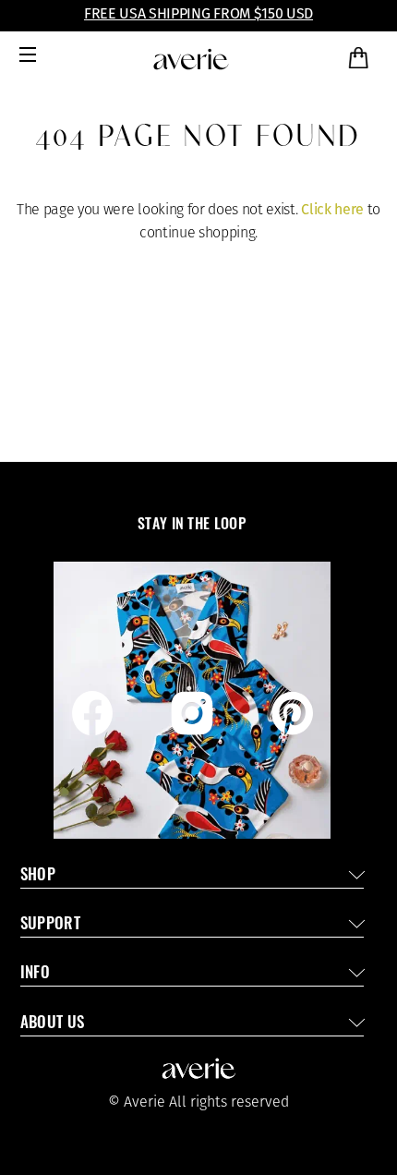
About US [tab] (52, 1024)
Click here (332, 209)
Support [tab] (50, 925)
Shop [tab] (37, 876)
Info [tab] (35, 974)
